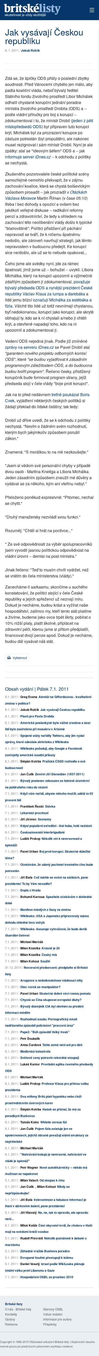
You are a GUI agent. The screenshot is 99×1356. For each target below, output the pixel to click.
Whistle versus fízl (53, 1122)
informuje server (28, 157)
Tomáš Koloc (29, 1122)
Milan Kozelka (30, 948)
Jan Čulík (27, 774)
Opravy (10, 1319)
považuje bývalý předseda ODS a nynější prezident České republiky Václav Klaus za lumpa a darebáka (48, 288)
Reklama (11, 1324)
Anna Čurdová (30, 1044)
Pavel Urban (29, 851)
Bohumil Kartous (32, 896)
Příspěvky (50, 1324)
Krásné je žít (51, 948)
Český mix (49, 954)
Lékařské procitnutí (34, 813)
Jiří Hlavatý (28, 1212)
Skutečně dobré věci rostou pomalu (65, 993)
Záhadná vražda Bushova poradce (45, 1251)
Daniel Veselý (30, 1264)
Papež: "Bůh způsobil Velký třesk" (45, 1032)
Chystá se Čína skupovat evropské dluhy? (50, 999)
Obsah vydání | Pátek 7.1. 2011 (37, 688)
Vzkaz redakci (52, 1314)
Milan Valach (29, 1180)
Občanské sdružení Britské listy (49, 1342)
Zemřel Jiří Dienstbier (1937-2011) (59, 774)
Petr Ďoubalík (30, 1038)
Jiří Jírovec (28, 819)
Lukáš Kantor (30, 1064)
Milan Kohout (29, 961)
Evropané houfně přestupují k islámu (46, 1257)
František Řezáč (32, 806)
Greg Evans (28, 696)
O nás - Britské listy (18, 1309)
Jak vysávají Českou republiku (62, 709)
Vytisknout (19, 657)
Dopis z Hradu (30, 890)
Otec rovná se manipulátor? (40, 987)
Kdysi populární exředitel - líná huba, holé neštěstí (56, 825)
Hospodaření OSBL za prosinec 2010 (46, 1277)
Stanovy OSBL (53, 1309)
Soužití (45, 961)
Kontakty (11, 1314)
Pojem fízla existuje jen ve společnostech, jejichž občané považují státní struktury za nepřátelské (46, 1135)
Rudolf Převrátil (31, 1238)
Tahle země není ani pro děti (62, 1044)
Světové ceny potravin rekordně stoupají (49, 1057)
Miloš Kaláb (28, 1225)
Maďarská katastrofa (35, 1051)
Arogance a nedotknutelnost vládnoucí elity (51, 980)
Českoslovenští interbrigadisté (42, 832)
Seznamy (44, 819)
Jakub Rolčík (30, 50)
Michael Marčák (31, 942)
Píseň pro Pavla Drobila (37, 716)
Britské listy (41, 10)
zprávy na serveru (29, 347)
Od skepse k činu (52, 1180)
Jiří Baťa (26, 877)
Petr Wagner (29, 1167)
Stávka (50, 806)
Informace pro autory (57, 1319)
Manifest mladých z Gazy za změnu (45, 909)
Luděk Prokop (30, 838)
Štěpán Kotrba (30, 761)
